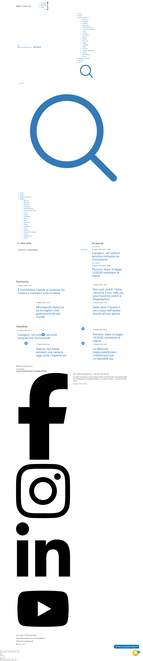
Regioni (22, 199)
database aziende (84, 58)
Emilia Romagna (87, 27)
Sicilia (84, 47)
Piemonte (85, 41)
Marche (84, 37)
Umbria (84, 53)
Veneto (84, 56)
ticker (42, 7)
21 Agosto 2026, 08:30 (99, 249)
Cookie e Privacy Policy (80, 384)
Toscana (85, 49)
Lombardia (85, 35)
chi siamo (43, 3)
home (80, 13)
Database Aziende (25, 197)
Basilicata (85, 21)
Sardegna (85, 45)
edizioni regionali (84, 17)
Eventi (22, 195)
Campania (85, 25)
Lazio (84, 31)
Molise (84, 39)
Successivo (84, 249)
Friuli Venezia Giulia (88, 29)
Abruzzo (84, 19)
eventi (80, 15)
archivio (81, 60)
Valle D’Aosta (86, 54)
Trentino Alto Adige (88, 51)
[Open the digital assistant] (135, 653)
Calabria (85, 23)
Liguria (84, 33)
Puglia (84, 43)
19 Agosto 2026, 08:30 (99, 266)
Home (22, 193)
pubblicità (43, 5)
